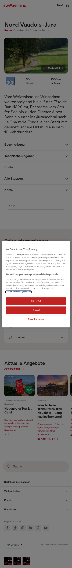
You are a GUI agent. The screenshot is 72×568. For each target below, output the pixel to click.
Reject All (36, 301)
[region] (36, 284)
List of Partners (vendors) (18, 292)
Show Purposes (36, 319)
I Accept (36, 310)
